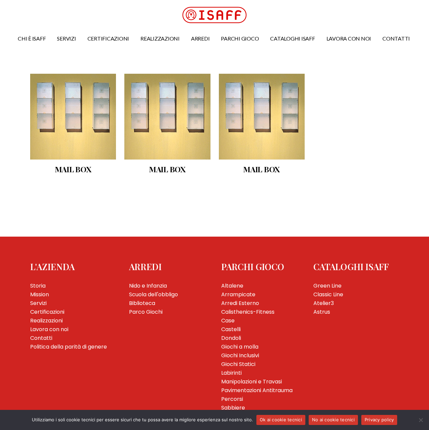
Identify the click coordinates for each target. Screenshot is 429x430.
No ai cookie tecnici (333, 419)
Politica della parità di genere (68, 347)
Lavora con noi (49, 329)
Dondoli (231, 338)
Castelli (231, 329)
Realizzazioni (46, 320)
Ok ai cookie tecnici (281, 419)
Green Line (327, 286)
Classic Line (328, 294)
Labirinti (231, 373)
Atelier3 (323, 303)
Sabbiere (233, 408)
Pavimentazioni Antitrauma (257, 390)
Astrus (321, 312)
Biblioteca (142, 303)
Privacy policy (379, 419)
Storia (38, 286)
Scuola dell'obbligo (153, 294)
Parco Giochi (146, 312)
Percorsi (232, 399)
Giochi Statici (238, 364)
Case (228, 320)
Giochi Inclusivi (240, 355)
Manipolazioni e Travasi (251, 381)
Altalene (232, 286)
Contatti (41, 338)
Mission (39, 294)
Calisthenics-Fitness (247, 312)
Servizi (38, 303)
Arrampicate (238, 294)
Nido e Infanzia (148, 286)
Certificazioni (47, 312)
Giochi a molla (239, 347)
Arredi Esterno (240, 303)
